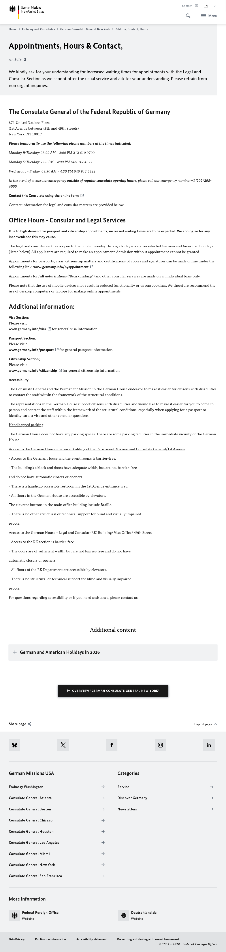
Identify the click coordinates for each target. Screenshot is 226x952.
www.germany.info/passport (31, 349)
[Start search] (187, 13)
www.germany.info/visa (27, 329)
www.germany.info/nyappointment (61, 267)
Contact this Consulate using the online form (44, 195)
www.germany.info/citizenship (33, 370)
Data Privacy (17, 939)
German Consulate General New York (85, 29)
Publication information (50, 939)
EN (206, 6)
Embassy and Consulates (38, 29)
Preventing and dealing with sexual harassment (148, 939)
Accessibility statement (91, 939)
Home (13, 29)
